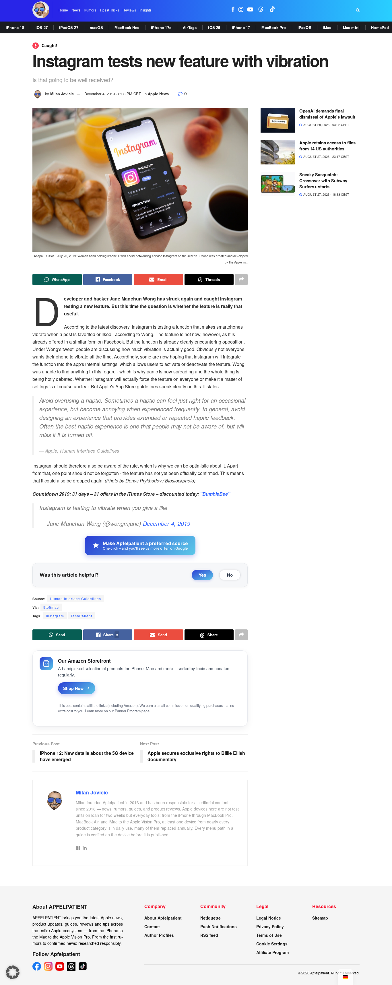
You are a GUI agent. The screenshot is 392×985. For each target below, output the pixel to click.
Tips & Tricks (109, 9)
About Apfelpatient (163, 918)
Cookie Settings (272, 944)
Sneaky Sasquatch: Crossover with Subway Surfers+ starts (323, 180)
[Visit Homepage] (40, 9)
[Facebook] (36, 966)
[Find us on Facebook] (232, 10)
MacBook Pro (273, 27)
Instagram (55, 615)
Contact (152, 926)
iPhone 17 (241, 27)
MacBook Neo (127, 27)
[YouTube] (59, 966)
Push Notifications (218, 926)
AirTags (190, 27)
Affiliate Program (272, 952)
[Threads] (71, 966)
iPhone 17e (161, 27)
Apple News (158, 93)
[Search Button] (358, 10)
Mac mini (351, 27)
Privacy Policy (270, 926)
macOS (96, 27)
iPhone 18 (15, 27)
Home (63, 9)
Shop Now (73, 688)
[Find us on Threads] (261, 10)
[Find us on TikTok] (272, 10)
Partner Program (128, 710)
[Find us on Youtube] (250, 10)
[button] (12, 972)
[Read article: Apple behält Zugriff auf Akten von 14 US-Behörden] (278, 152)
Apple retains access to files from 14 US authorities (327, 145)
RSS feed (209, 935)
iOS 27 (42, 27)
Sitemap (320, 918)
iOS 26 (214, 27)
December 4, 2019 (166, 523)
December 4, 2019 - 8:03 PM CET (112, 93)
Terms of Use (269, 935)
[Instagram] (48, 966)
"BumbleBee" (215, 493)
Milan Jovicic (62, 93)
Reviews (129, 9)
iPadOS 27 (68, 27)
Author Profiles (159, 935)
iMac (327, 27)
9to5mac (51, 607)
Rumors (90, 9)
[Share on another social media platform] (241, 279)
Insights (145, 9)
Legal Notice (268, 918)
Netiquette (210, 918)
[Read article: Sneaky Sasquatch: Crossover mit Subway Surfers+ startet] (278, 184)
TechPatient (81, 615)
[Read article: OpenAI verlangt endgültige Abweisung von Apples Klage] (278, 120)
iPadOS (304, 27)
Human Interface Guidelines (75, 598)
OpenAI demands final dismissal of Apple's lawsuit (327, 114)
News (75, 9)
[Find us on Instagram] (240, 10)
